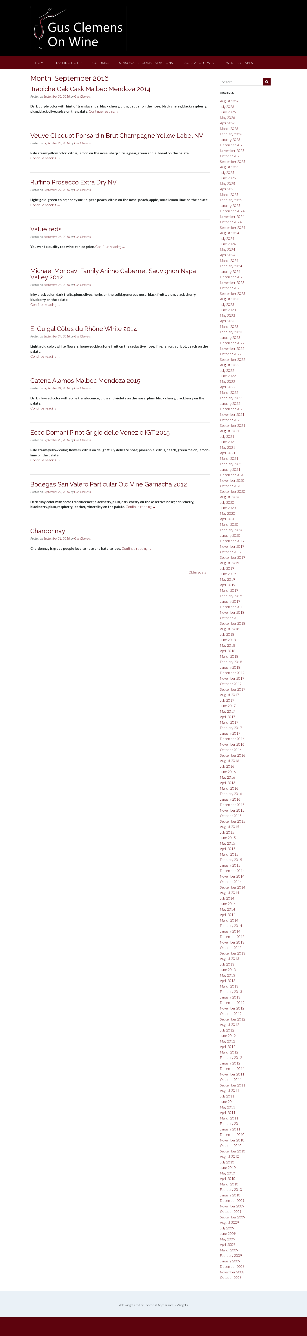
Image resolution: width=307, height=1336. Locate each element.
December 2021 (232, 409)
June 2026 (228, 112)
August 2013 (229, 959)
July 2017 (227, 700)
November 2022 (232, 348)
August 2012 (229, 1025)
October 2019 (231, 552)
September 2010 (232, 1151)
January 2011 (230, 1129)
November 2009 (232, 1206)
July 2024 (227, 239)
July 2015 (227, 832)
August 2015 (229, 827)
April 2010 (227, 1178)
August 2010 (229, 1156)
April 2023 (227, 321)
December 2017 (232, 673)
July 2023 (227, 304)
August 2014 (229, 893)
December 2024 (232, 211)
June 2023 (228, 310)
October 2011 (231, 1080)
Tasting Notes (69, 63)
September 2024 (232, 228)
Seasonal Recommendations (146, 63)
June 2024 (228, 244)
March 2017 (229, 722)
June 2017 (228, 706)
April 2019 (227, 585)
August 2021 (229, 431)
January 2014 (230, 931)
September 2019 (232, 557)
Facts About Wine (199, 63)
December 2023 (232, 277)
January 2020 (230, 535)
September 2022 (232, 359)
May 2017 (227, 711)
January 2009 (230, 1261)
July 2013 (227, 964)
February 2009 (231, 1255)
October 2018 (231, 618)
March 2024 (229, 260)
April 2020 (227, 519)
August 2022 (229, 365)
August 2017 (229, 695)
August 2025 (229, 167)
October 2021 (231, 420)
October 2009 (231, 1211)
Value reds (46, 229)
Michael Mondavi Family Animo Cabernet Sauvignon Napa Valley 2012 (113, 274)
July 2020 (227, 502)
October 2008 (231, 1277)
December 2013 (232, 937)
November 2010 (232, 1140)
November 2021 (232, 414)
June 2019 (228, 574)
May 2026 (227, 118)
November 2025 (232, 151)
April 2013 (227, 981)
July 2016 (227, 766)
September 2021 (232, 425)
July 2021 (227, 436)
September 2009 (232, 1217)
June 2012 (228, 1036)
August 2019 (229, 563)
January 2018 (230, 667)
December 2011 (232, 1069)
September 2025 (232, 162)
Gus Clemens (82, 96)
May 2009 (227, 1239)
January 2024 (230, 271)
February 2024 (231, 266)
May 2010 (227, 1173)
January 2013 (230, 997)
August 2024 (229, 233)
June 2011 (228, 1101)
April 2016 (227, 783)
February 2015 (231, 860)
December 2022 (232, 343)
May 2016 (227, 777)
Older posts (199, 572)
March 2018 (229, 656)
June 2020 (228, 508)
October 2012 (231, 1014)
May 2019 (227, 579)
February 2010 (231, 1189)
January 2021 (230, 469)
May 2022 (227, 381)
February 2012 (231, 1058)
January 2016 (230, 799)
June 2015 (228, 838)
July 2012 (227, 1030)
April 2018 (227, 651)
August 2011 (229, 1091)
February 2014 (231, 926)
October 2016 (231, 750)
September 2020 (232, 491)
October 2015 (231, 816)
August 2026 (229, 101)
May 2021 (227, 447)
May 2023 (227, 315)
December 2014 (232, 871)
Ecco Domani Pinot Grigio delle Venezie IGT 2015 (100, 432)
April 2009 (227, 1244)
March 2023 (229, 326)
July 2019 (227, 568)
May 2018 (227, 645)
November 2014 (232, 876)
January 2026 (230, 140)
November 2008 (232, 1272)
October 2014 (231, 882)
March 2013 (229, 986)
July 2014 (227, 898)
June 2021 (228, 442)
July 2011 (227, 1096)
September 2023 (232, 293)
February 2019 (231, 596)
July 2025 (227, 173)
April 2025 (227, 189)
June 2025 (228, 178)
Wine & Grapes (239, 63)
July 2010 (227, 1162)
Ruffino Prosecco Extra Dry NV (73, 182)
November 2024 (232, 217)
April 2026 (227, 123)
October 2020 (231, 486)
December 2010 (232, 1134)
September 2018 (232, 623)
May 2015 (227, 843)
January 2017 (230, 733)
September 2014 (232, 887)
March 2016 (229, 788)
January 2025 (230, 206)
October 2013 (231, 948)
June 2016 (228, 772)
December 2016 (232, 739)
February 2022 (231, 398)
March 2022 (229, 392)
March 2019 (229, 590)
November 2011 (232, 1074)
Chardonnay (47, 531)
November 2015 (232, 810)
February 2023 (231, 332)
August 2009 (229, 1222)
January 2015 (230, 865)
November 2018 (232, 612)
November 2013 (232, 942)
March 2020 (229, 524)
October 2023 (231, 288)
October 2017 (231, 684)
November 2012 (232, 1008)
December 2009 (232, 1200)
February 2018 (231, 662)
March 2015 (229, 854)
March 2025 (229, 195)
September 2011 (232, 1085)
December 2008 (232, 1266)
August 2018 (229, 629)
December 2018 (232, 607)
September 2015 (232, 821)
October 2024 (231, 222)
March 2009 (229, 1250)
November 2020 (232, 480)
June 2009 (228, 1233)
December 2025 (232, 145)
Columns (100, 63)
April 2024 (227, 255)
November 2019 (232, 546)
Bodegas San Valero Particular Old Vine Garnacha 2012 (108, 484)
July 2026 (227, 107)
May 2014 (227, 909)
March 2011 (229, 1118)
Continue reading (104, 111)
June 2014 (228, 904)
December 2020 (232, 475)
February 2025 (231, 200)
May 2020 (227, 513)
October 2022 (231, 354)
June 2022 (228, 376)
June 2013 (228, 970)
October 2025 (231, 156)
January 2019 (230, 601)
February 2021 (231, 464)
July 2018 (227, 634)
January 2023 (230, 337)
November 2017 (232, 678)
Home (40, 63)
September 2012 (232, 1019)
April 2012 (227, 1047)
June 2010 (228, 1167)
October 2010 (231, 1145)
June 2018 (228, 640)
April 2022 (227, 387)
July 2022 (227, 370)
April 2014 (227, 915)
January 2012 (230, 1063)
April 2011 (227, 1112)
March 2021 (229, 458)
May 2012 (227, 1041)
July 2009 (227, 1228)
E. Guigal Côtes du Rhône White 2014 (83, 329)
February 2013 (231, 992)
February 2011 (231, 1123)
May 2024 (227, 249)
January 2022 (230, 403)
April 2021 (227, 453)
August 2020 (229, 497)
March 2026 (229, 129)
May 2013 (227, 975)
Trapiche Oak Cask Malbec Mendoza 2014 (90, 89)
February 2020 (231, 530)
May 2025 (227, 184)
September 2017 (232, 689)
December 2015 (232, 805)
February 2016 (231, 794)
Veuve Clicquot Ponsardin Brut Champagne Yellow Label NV (116, 135)
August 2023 (229, 299)
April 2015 (227, 849)
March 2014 (229, 920)
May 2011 (227, 1107)
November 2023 (232, 282)
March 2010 (229, 1184)
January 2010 (230, 1195)
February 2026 (231, 134)
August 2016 (229, 761)
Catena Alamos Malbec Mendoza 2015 (85, 380)
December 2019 (232, 541)
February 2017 (231, 728)
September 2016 (232, 755)
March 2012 (229, 1052)
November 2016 (232, 744)
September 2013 (232, 953)
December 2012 (232, 1003)
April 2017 (227, 717)
